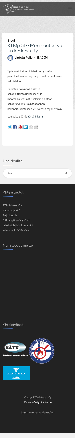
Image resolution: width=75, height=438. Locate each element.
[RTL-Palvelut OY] (18, 9)
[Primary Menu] (70, 9)
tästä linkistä (35, 116)
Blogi (11, 40)
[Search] (66, 173)
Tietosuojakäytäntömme (38, 402)
